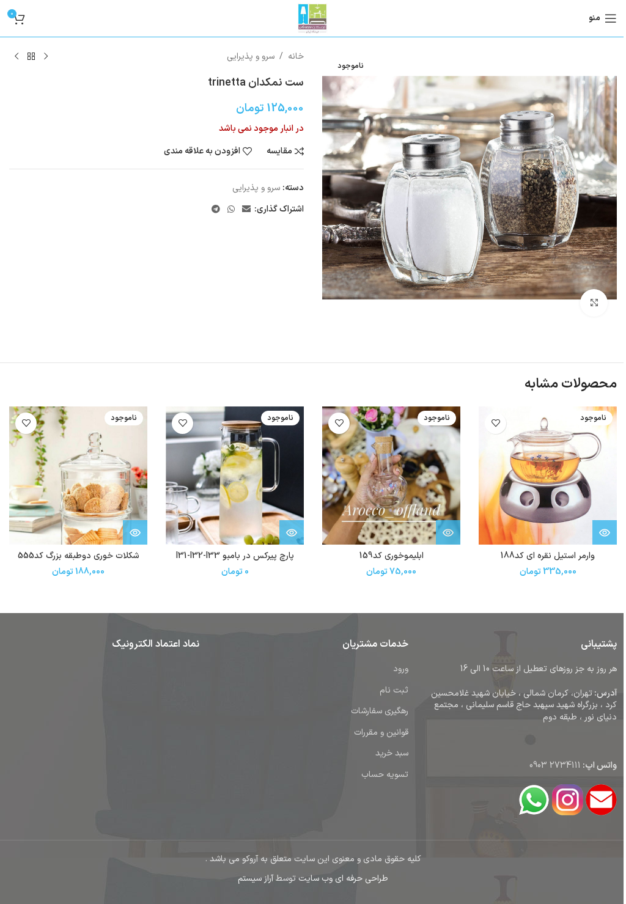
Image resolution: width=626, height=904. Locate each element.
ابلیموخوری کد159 (391, 555)
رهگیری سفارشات (379, 711)
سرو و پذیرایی (250, 56)
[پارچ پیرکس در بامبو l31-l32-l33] (235, 475)
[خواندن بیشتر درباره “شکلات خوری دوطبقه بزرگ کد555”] (135, 532)
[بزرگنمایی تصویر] (594, 303)
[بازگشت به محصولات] (31, 57)
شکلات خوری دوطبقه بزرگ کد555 (78, 555)
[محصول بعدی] (16, 57)
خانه (296, 56)
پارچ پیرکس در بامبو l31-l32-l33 (235, 555)
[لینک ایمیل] (246, 210)
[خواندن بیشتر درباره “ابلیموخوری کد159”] (448, 532)
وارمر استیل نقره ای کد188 (548, 555)
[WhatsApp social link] (231, 210)
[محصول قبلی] (46, 57)
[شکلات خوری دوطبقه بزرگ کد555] (78, 475)
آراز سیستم (255, 878)
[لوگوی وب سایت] (313, 18)
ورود (400, 669)
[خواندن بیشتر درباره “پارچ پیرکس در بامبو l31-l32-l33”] (291, 532)
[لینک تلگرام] (216, 210)
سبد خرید (391, 753)
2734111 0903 (555, 765)
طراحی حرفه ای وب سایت (343, 878)
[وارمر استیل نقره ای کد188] (548, 475)
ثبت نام (394, 690)
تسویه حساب (384, 774)
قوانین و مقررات (381, 732)
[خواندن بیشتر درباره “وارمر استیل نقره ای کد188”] (604, 532)
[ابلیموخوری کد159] (391, 475)
